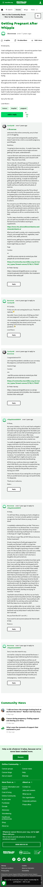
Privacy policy (5, 870)
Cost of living (6, 792)
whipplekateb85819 (14, 419)
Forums (18, 9)
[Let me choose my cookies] (3, 883)
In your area (6, 799)
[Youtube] (24, 859)
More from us (8, 782)
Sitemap (25, 776)
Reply (14, 284)
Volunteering (6, 814)
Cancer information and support (10, 788)
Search (10, 9)
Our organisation (28, 798)
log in (27, 115)
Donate (20, 757)
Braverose (12, 33)
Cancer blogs (7, 772)
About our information (28, 868)
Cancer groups (7, 769)
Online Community (10, 764)
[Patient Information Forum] (37, 852)
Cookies (24, 865)
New (38, 15)
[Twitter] (19, 859)
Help (24, 772)
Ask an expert (7, 776)
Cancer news (27, 769)
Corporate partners (29, 801)
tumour (4, 108)
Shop (4, 822)
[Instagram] (29, 859)
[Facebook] (13, 859)
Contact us (26, 787)
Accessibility (25, 870)
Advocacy (5, 810)
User (40, 3)
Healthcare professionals (7, 818)
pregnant (23, 108)
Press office (26, 805)
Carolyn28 (11, 125)
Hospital (13, 108)
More (7, 2)
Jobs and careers (28, 790)
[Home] (21, 2)
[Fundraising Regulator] (24, 852)
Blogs (26, 9)
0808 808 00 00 (21, 844)
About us (5, 826)
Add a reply (12, 114)
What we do (26, 794)
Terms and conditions (7, 868)
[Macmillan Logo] (8, 852)
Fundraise (5, 803)
